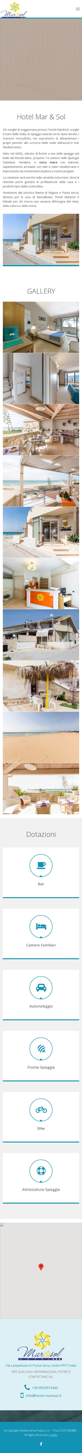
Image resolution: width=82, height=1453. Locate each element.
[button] (41, 1267)
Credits (53, 1435)
